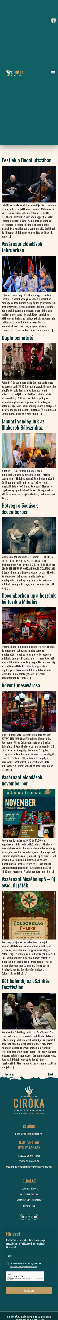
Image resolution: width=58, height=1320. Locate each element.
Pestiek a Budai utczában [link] (27, 160)
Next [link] (52, 1074)
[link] (54, 20)
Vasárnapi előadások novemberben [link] (22, 780)
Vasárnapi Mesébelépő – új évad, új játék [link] (28, 882)
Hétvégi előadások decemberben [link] (20, 508)
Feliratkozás (29, 1290)
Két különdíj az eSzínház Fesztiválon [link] (26, 984)
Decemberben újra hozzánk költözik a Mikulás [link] (29, 598)
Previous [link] (8, 1074)
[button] (52, 72)
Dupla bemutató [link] (17, 337)
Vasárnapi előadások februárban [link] (22, 247)
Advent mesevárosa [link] (21, 685)
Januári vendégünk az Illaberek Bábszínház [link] (23, 424)
